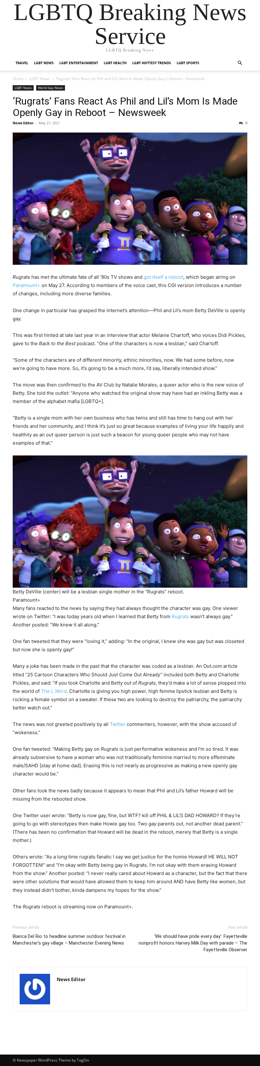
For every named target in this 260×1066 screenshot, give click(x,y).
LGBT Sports (188, 62)
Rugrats (180, 616)
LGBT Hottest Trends (151, 62)
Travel (22, 62)
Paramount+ (26, 285)
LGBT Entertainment (78, 62)
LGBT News (44, 62)
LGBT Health (115, 62)
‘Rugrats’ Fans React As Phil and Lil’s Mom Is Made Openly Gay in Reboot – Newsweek (125, 107)
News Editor (23, 122)
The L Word (54, 691)
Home (18, 78)
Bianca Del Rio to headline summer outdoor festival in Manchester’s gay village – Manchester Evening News (69, 939)
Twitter (118, 724)
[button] (239, 63)
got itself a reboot (163, 277)
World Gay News (50, 87)
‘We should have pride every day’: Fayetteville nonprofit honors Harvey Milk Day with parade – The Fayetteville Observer (193, 943)
